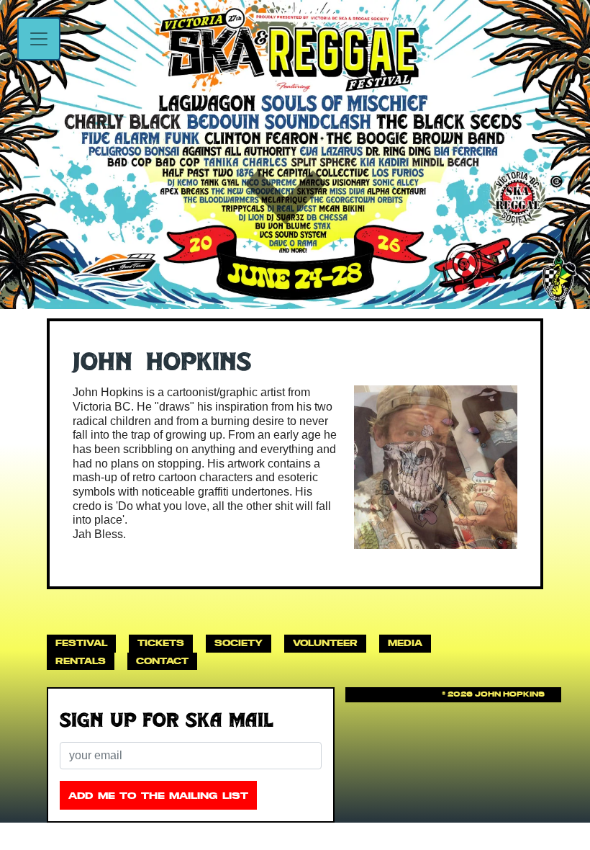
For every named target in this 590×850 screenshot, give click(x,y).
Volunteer (325, 643)
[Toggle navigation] (38, 39)
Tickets (160, 643)
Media (405, 643)
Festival (81, 643)
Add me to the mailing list (158, 795)
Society (238, 643)
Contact (162, 661)
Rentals (80, 661)
